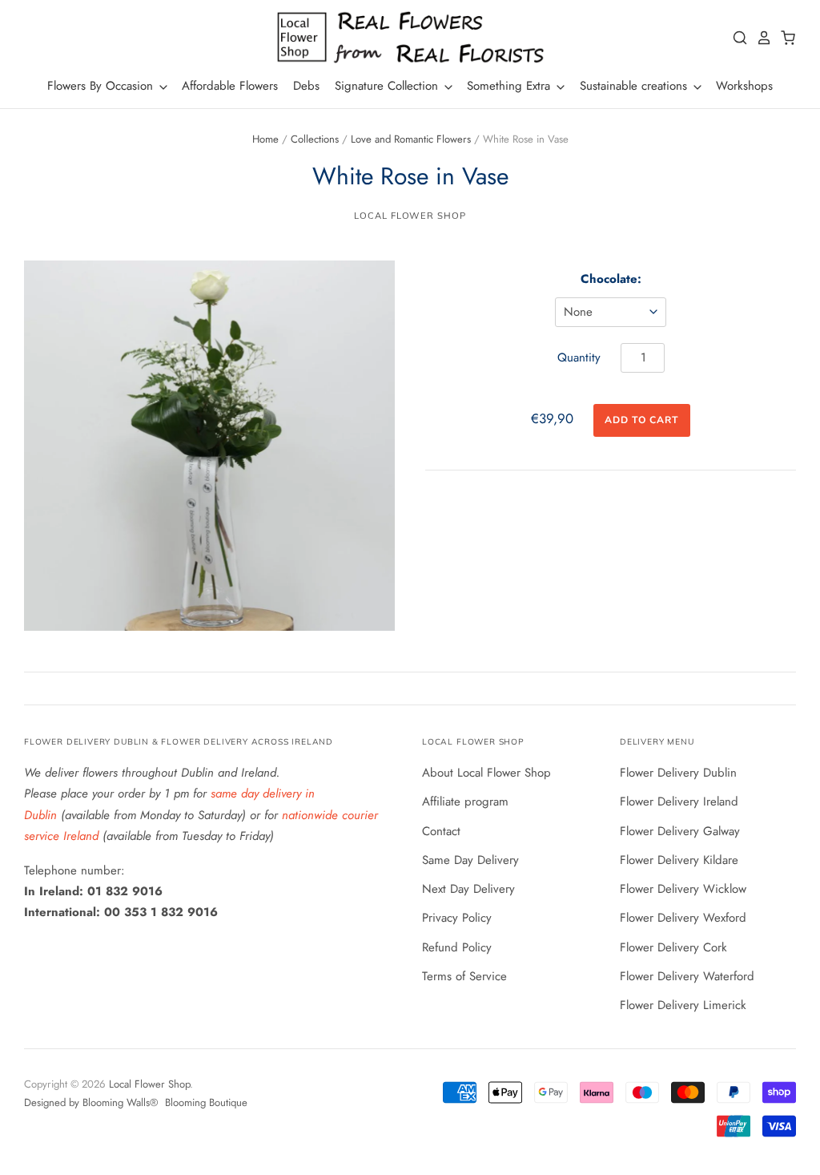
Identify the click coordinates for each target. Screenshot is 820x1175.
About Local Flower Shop (486, 772)
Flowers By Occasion (102, 86)
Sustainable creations (635, 86)
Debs (306, 86)
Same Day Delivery (470, 860)
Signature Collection (388, 86)
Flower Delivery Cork (673, 947)
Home (265, 139)
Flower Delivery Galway (680, 831)
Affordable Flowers (230, 86)
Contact (441, 831)
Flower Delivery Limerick (683, 1005)
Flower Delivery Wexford (683, 918)
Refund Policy (457, 947)
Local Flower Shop (409, 215)
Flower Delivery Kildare (679, 860)
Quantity (579, 357)
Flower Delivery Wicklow (683, 889)
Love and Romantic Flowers (411, 139)
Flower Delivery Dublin (678, 772)
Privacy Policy (457, 918)
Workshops (744, 86)
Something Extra (510, 86)
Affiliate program (465, 801)
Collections (315, 139)
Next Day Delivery (468, 889)
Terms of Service (464, 976)
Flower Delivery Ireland (679, 801)
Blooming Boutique (206, 1102)
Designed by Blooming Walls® (92, 1102)
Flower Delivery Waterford (687, 976)
